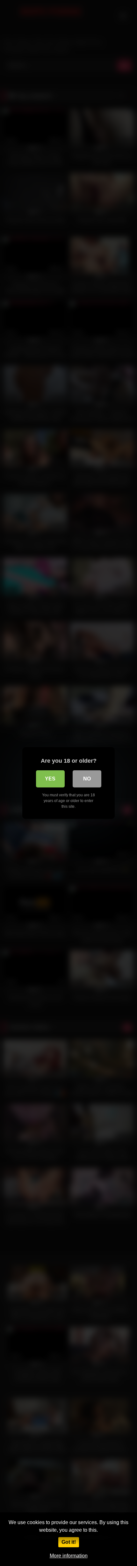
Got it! (68, 1542)
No (87, 778)
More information (69, 1555)
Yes (50, 778)
